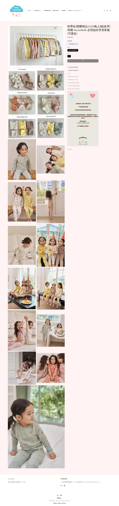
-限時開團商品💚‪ (47, 10)
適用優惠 (69, 41)
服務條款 (55, 503)
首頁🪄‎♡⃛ (30, 10)
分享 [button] (70, 149)
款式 (68, 47)
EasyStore (68, 500)
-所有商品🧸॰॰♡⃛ (37, 10)
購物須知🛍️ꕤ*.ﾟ (56, 10)
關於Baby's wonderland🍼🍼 (75, 10)
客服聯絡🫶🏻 (64, 10)
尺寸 (68, 53)
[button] (104, 10)
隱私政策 (59, 503)
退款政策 (64, 503)
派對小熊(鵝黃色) (73, 50)
